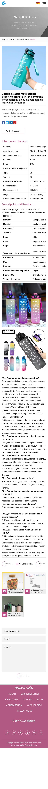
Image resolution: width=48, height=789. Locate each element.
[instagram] (34, 733)
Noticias (27, 699)
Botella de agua (22, 39)
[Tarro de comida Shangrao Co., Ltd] (4, 3)
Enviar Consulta (13, 131)
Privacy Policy (24, 711)
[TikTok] (41, 733)
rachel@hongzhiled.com (28, 745)
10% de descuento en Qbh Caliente (37, 591)
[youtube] (27, 733)
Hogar (4, 39)
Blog (40, 699)
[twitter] (20, 733)
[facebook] (7, 733)
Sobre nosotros (30, 694)
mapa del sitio (34, 705)
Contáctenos (14, 705)
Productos (11, 39)
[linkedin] (14, 733)
